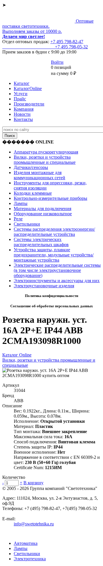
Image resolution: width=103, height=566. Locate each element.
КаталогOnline (28, 88)
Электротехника (30, 558)
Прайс (20, 98)
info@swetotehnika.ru (34, 523)
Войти (57, 62)
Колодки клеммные (33, 193)
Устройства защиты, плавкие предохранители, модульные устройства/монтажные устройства (54, 254)
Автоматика (25, 543)
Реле (18, 218)
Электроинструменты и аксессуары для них (57, 280)
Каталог (21, 83)
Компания (23, 109)
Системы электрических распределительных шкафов (41, 242)
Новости (22, 114)
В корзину (33, 482)
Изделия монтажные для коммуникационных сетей (39, 175)
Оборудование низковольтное (43, 213)
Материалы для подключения (42, 208)
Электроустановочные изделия (44, 285)
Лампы (20, 203)
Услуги (20, 93)
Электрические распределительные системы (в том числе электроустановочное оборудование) (57, 270)
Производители (29, 103)
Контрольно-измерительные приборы (50, 198)
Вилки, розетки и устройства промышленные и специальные (45, 160)
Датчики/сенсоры (31, 167)
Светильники (27, 224)
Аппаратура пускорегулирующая (46, 152)
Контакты (23, 119)
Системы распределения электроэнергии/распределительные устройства (54, 232)
